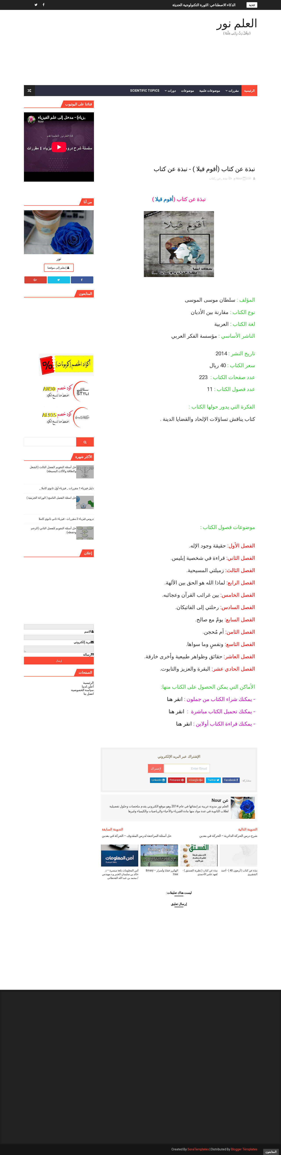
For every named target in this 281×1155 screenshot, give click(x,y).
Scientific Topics (144, 90)
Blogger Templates (244, 1149)
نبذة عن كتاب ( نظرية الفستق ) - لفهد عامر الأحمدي (200, 872)
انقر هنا (174, 699)
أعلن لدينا (88, 686)
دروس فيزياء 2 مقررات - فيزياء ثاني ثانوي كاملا (66, 518)
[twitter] (36, 5)
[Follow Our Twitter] (59, 279)
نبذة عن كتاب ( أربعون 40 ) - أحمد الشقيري (239, 872)
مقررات (234, 90)
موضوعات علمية (209, 90)
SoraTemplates (198, 1149)
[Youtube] (28, 5)
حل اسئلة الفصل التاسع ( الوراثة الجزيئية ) (51, 497)
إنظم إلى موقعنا (57, 267)
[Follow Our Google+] (35, 279)
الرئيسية (249, 90)
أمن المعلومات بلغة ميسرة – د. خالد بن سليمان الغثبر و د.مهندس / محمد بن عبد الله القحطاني (120, 874)
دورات (172, 90)
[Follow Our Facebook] (82, 279)
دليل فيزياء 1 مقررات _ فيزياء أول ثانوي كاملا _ (66, 488)
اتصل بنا (89, 693)
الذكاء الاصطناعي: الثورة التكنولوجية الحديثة (203, 5)
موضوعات (187, 90)
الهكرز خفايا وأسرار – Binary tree (162, 872)
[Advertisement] (104, 47)
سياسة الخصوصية (82, 690)
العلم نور (237, 23)
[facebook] (43, 5)
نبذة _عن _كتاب (218, 178)
